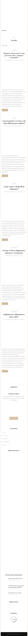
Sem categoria (6, 441)
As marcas (5, 435)
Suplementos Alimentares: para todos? (14, 315)
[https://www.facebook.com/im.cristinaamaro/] (3, 606)
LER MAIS (13, 418)
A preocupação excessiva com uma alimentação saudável (14, 122)
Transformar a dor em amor (15, 593)
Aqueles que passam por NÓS (15, 578)
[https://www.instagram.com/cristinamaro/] (7, 606)
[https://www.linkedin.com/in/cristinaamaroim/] (11, 606)
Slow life (4, 445)
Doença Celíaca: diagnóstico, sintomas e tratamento (14, 251)
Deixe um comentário (18, 60)
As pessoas (14, 50)
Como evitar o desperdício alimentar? (14, 187)
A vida (14, 117)
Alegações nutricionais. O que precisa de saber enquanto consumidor (14, 55)
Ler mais (5, 110)
